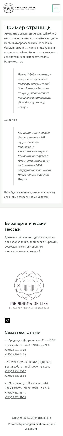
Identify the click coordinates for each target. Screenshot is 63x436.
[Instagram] (7, 320)
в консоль (25, 192)
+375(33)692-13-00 (15, 350)
